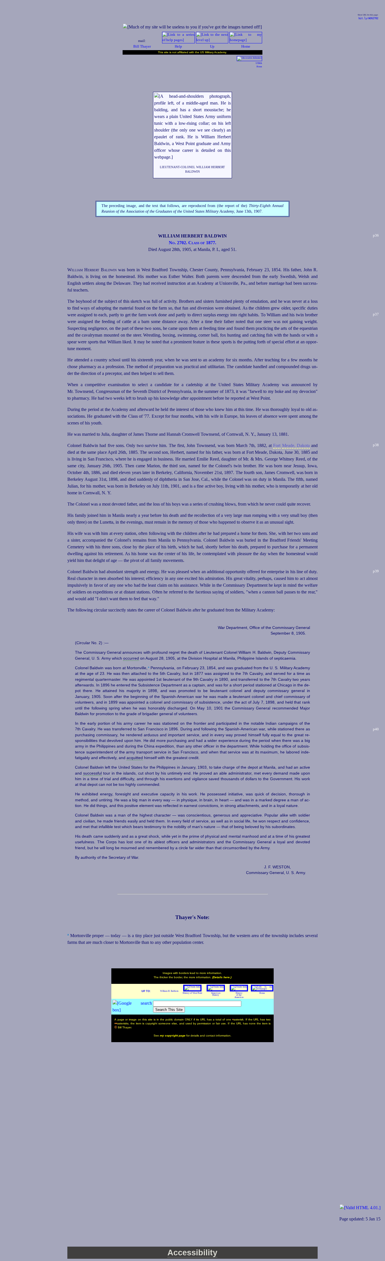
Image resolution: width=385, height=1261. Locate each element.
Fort (276, 445)
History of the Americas (239, 995)
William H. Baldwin (169, 991)
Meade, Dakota (296, 445)
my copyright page (173, 1035)
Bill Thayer (142, 46)
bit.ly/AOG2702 (368, 18)
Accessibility (192, 1252)
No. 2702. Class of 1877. (192, 242)
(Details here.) (221, 977)
